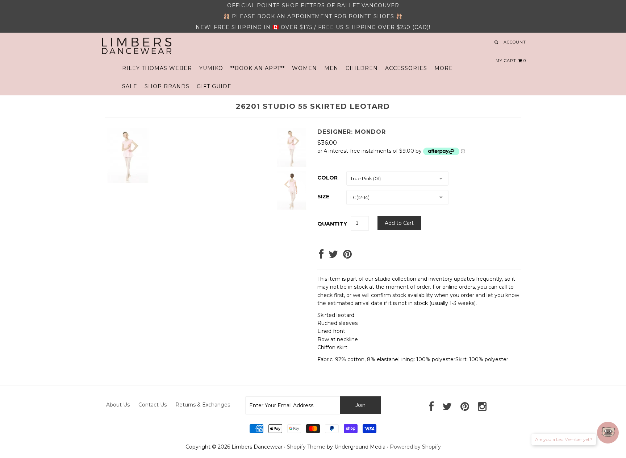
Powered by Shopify (415, 446)
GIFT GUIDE (214, 86)
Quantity (332, 223)
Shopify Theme (306, 446)
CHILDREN (362, 68)
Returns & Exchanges (202, 404)
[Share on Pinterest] (347, 256)
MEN (331, 68)
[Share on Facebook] (321, 256)
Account (515, 42)
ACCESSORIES (406, 68)
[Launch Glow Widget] (608, 432)
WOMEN (304, 68)
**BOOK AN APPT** (257, 68)
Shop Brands (167, 86)
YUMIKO (211, 68)
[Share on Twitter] (333, 256)
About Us (118, 404)
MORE (443, 68)
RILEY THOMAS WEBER (157, 68)
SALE (129, 86)
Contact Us (152, 404)
